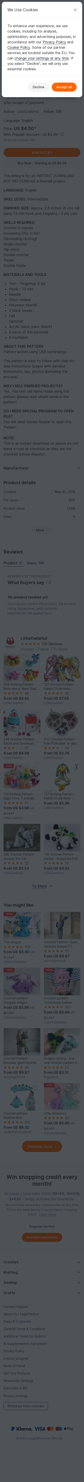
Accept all (64, 87)
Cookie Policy (18, 47)
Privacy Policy (54, 42)
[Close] (75, 9)
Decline (38, 87)
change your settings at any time (42, 58)
